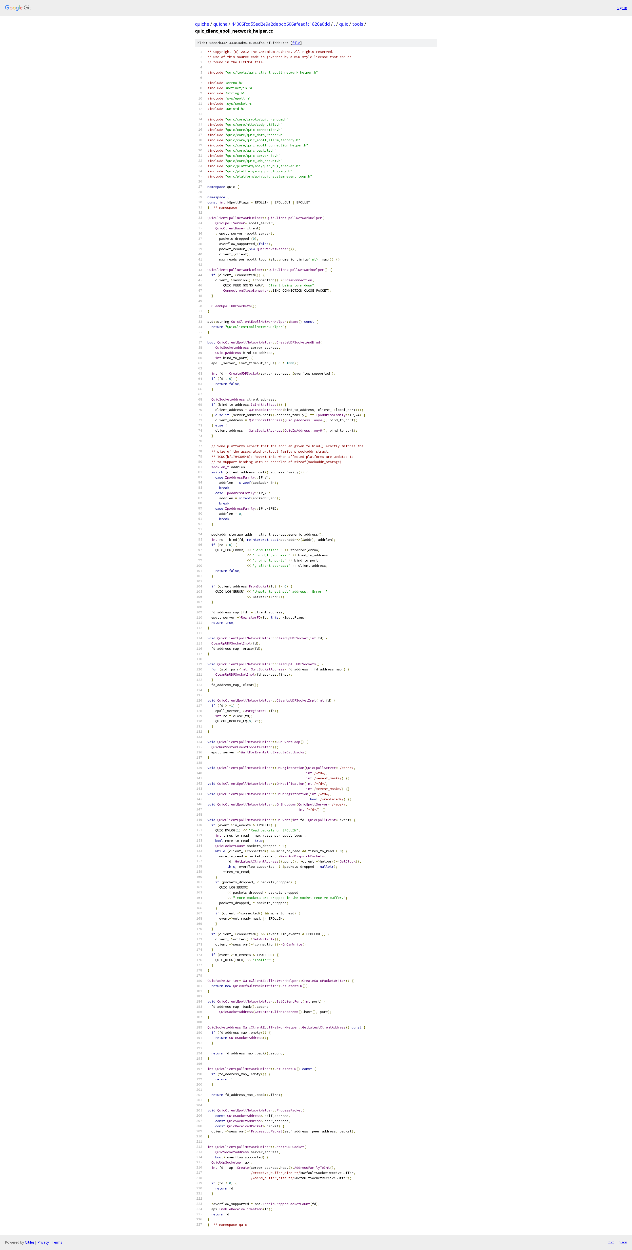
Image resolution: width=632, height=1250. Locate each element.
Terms (57, 1242)
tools (357, 24)
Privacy (43, 1242)
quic (343, 24)
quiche (202, 24)
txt (611, 1242)
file (296, 43)
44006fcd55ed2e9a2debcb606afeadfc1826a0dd (281, 24)
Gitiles (30, 1242)
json (623, 1242)
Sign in (622, 7)
